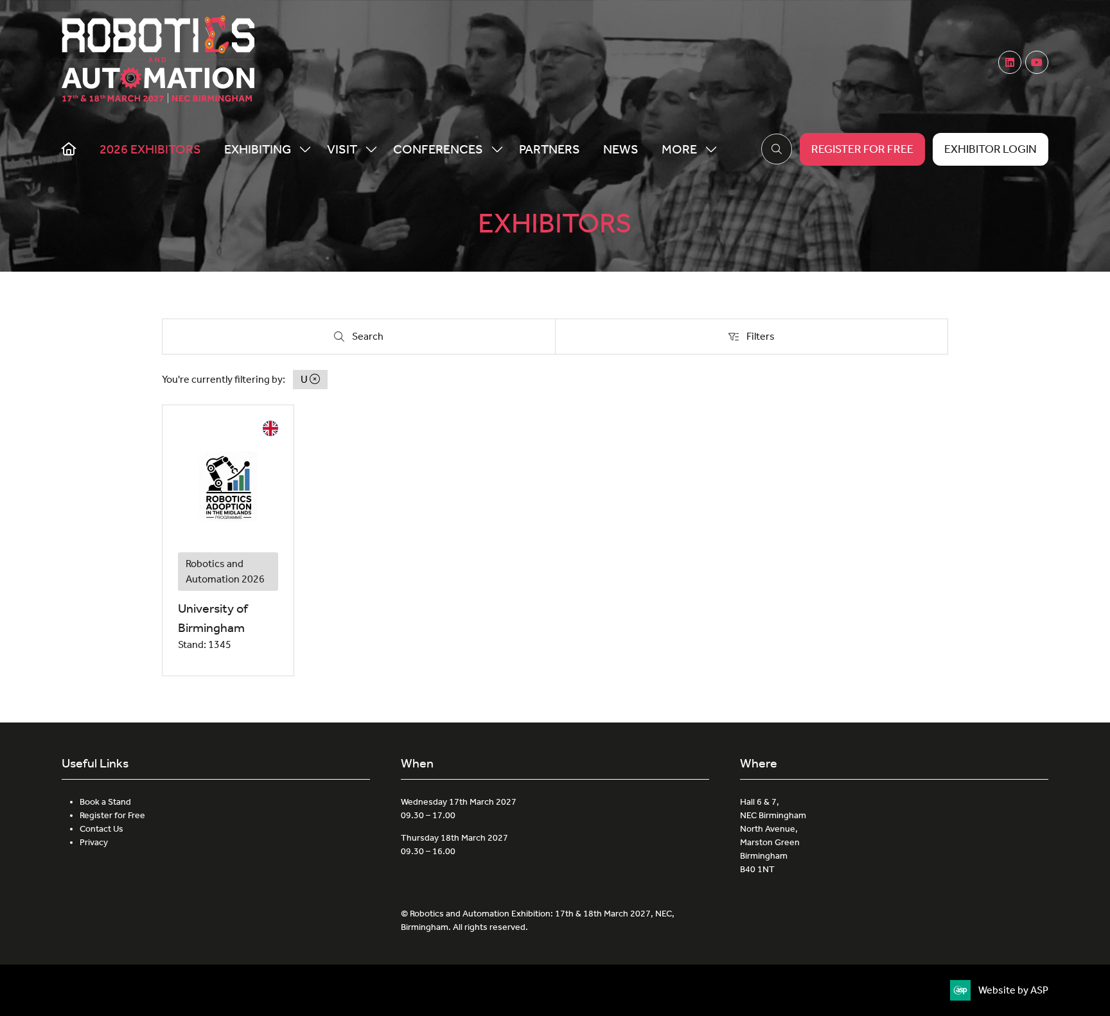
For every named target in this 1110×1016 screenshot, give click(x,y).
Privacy (94, 842)
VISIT (342, 149)
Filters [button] (763, 339)
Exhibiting (257, 149)
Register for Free (112, 815)
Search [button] (371, 339)
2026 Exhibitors (150, 149)
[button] (686, 149)
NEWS (621, 149)
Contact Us (101, 828)
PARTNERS (549, 149)
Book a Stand (105, 801)
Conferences (438, 149)
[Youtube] (1036, 62)
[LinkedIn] (1009, 62)
